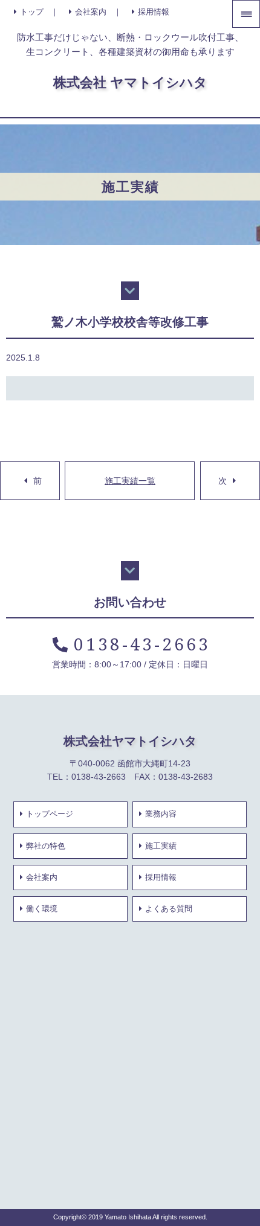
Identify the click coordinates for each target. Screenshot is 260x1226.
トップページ (49, 814)
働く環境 (41, 909)
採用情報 (153, 12)
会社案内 (90, 12)
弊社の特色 (45, 846)
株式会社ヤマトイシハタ (130, 741)
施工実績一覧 (130, 481)
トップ (32, 12)
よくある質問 (168, 909)
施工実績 (161, 846)
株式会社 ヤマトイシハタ (130, 81)
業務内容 (161, 814)
